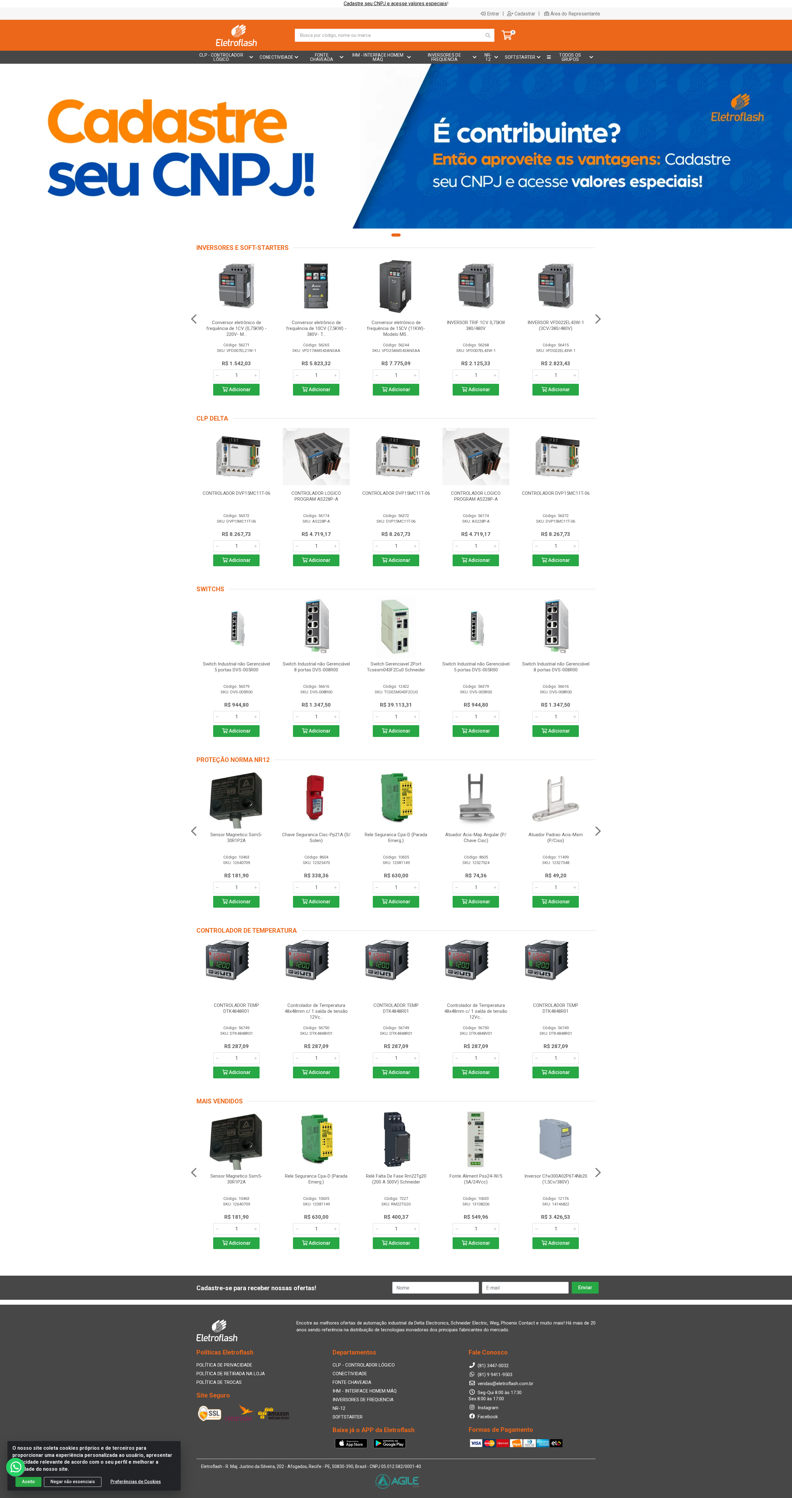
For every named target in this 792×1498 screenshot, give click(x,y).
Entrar (493, 13)
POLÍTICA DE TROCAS (219, 1382)
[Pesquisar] (487, 35)
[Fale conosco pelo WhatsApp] (15, 1467)
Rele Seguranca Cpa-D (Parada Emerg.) (396, 837)
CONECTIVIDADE (350, 1373)
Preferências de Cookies (135, 1481)
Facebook (487, 1416)
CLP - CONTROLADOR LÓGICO (364, 1365)
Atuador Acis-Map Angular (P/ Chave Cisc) (475, 837)
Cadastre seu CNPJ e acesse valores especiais (395, 3)
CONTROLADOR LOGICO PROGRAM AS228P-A (316, 496)
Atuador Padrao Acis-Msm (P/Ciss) (555, 837)
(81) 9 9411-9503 (494, 1374)
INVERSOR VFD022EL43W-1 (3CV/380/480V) (555, 325)
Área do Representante (575, 13)
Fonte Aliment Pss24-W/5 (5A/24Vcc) (476, 1179)
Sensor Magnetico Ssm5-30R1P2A (236, 837)
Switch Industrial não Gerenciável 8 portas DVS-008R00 (316, 667)
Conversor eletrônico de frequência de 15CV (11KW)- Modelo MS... (396, 328)
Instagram (487, 1407)
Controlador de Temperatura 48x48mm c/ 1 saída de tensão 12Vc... (316, 1011)
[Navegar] (193, 319)
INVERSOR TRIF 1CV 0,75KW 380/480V (476, 325)
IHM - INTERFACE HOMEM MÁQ (365, 1391)
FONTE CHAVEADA (352, 1382)
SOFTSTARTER (348, 1417)
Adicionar (239, 389)
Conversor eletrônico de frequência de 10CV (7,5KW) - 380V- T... (316, 328)
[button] (396, 235)
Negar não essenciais (72, 1481)
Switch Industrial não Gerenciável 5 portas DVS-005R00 (236, 667)
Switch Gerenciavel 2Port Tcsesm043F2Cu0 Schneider (396, 667)
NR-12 (339, 1408)
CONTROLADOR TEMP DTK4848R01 (236, 1008)
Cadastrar (524, 13)
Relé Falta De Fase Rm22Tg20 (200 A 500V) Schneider (396, 1179)
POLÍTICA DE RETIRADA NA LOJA (230, 1373)
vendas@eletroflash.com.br (504, 1383)
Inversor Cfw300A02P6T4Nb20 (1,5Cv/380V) (555, 1179)
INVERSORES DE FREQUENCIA (363, 1399)
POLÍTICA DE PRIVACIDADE (224, 1365)
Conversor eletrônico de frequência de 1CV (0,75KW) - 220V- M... (236, 328)
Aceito (28, 1481)
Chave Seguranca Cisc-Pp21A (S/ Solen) (316, 837)
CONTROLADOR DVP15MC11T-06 (236, 493)
